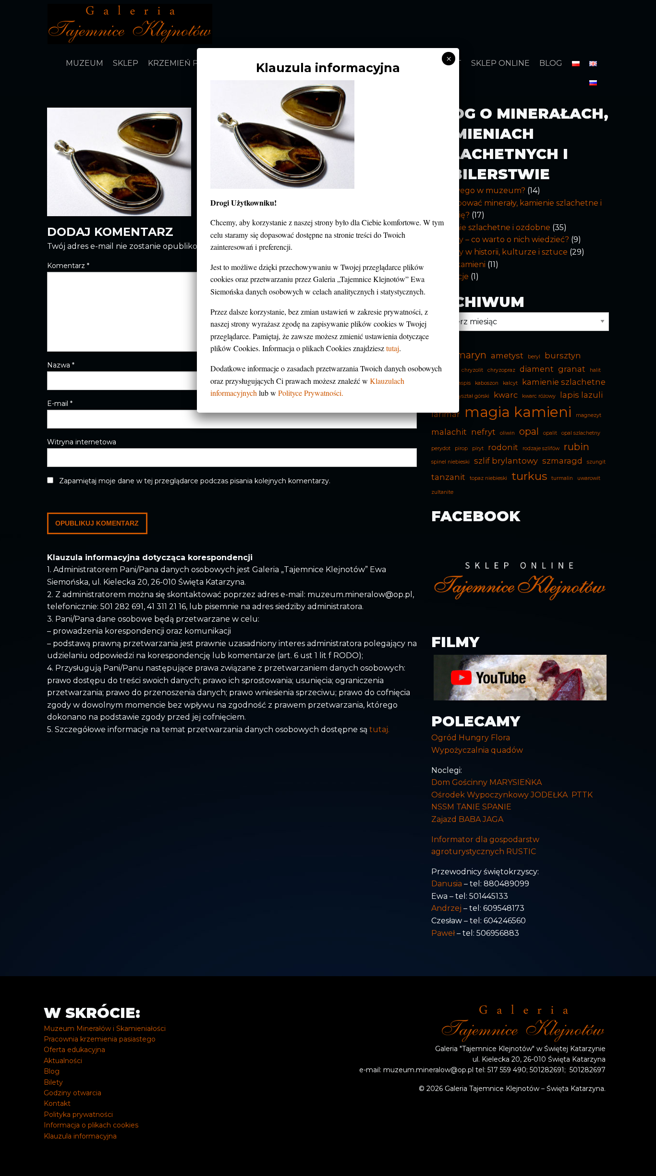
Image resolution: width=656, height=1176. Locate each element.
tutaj (392, 348)
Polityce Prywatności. (310, 393)
